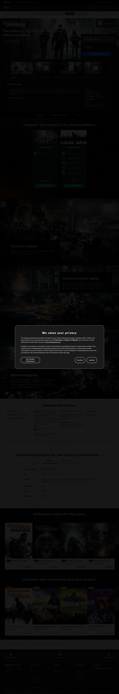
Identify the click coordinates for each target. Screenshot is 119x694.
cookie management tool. (53, 342)
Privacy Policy (58, 340)
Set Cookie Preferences (30, 360)
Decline (80, 360)
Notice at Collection (71, 340)
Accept (92, 360)
